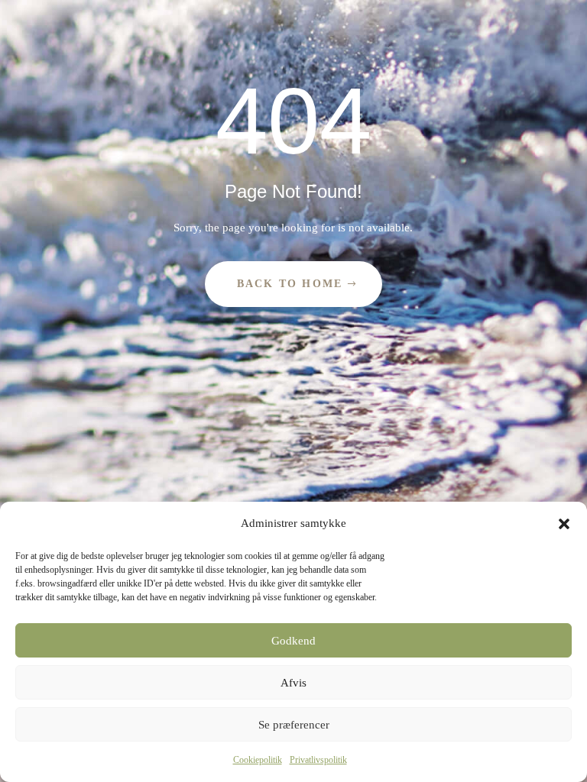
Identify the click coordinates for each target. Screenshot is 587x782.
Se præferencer (293, 725)
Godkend (293, 641)
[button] (564, 524)
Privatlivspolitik (318, 760)
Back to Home (290, 283)
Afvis (293, 683)
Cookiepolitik (257, 760)
